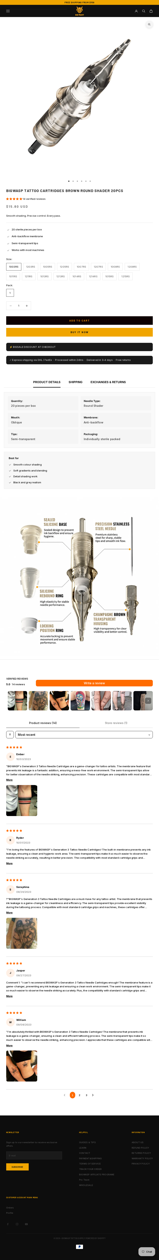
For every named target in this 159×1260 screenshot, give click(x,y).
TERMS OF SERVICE (90, 1163)
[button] (14, 198)
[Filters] (10, 734)
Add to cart (79, 320)
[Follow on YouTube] (26, 1224)
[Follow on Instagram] (17, 1224)
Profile (9, 1213)
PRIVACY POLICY (141, 1163)
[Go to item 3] (59, 700)
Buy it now (79, 332)
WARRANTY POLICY (142, 1158)
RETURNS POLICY (141, 1153)
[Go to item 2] (38, 700)
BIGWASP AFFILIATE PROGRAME (97, 1174)
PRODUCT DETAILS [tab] (46, 382)
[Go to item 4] (80, 700)
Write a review (94, 683)
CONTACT (84, 1153)
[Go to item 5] (101, 700)
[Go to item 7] (143, 700)
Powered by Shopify (96, 1238)
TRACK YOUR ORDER (90, 1169)
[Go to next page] (94, 1095)
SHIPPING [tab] (75, 382)
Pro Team (84, 1179)
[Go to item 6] (122, 700)
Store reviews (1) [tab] (116, 723)
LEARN (82, 1147)
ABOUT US (138, 1142)
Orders (10, 1207)
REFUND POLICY (140, 1147)
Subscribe (17, 1167)
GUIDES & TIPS (87, 1142)
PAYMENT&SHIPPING (90, 1158)
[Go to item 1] (17, 700)
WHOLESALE (86, 1185)
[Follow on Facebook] (7, 1224)
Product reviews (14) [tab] (43, 723)
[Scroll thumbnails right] (148, 701)
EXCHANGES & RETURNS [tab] (108, 382)
